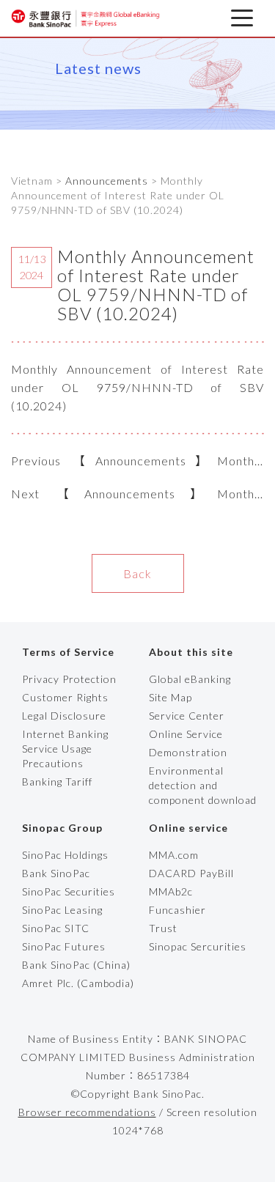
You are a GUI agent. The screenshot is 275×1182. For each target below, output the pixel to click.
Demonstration (188, 752)
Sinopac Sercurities (197, 946)
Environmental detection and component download (203, 785)
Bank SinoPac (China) (76, 964)
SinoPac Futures (64, 946)
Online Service (186, 734)
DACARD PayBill (191, 873)
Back (137, 573)
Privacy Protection (69, 679)
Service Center (186, 715)
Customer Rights (65, 697)
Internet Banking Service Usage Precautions (65, 748)
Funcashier (177, 910)
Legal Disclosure (64, 715)
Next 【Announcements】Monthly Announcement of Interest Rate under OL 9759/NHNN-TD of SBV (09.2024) (137, 495)
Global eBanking (190, 679)
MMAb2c (171, 891)
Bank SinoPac (56, 873)
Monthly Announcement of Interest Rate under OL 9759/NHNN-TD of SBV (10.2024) (137, 387)
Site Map (170, 697)
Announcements (106, 180)
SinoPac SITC (55, 928)
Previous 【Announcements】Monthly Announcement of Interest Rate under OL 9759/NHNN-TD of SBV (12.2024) (137, 462)
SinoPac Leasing (62, 910)
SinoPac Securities (68, 891)
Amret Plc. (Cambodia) (78, 983)
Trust (163, 928)
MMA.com (174, 855)
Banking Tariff (57, 781)
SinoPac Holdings (65, 855)
